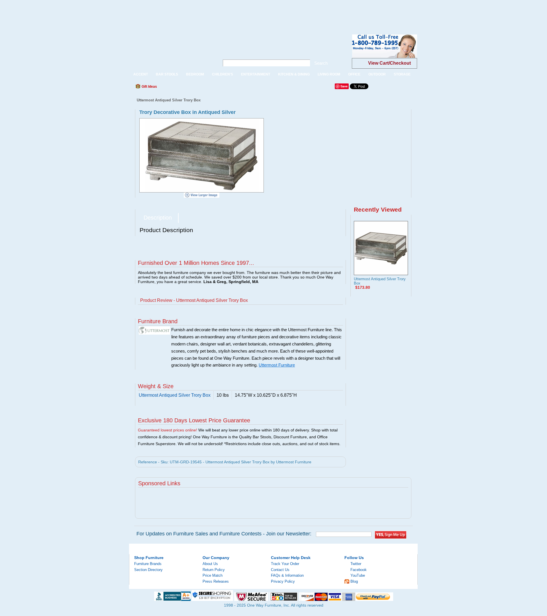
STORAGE (402, 74)
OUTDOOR (377, 74)
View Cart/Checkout (389, 63)
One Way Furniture (171, 51)
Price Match (213, 575)
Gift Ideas (149, 86)
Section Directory (148, 570)
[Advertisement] (103, 13)
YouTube (357, 575)
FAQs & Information (287, 575)
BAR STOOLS (167, 74)
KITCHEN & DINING (294, 74)
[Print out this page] (203, 88)
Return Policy (214, 570)
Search (321, 63)
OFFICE (354, 74)
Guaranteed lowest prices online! (167, 430)
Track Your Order (285, 564)
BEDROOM (195, 74)
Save (344, 86)
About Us (210, 564)
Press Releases (216, 581)
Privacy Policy (283, 581)
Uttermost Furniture (277, 365)
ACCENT (140, 74)
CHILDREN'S (222, 74)
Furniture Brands (148, 564)
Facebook (358, 570)
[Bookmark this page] (174, 88)
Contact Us (280, 570)
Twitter (355, 564)
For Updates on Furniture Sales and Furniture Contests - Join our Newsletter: (223, 534)
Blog (354, 581)
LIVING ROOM (329, 74)
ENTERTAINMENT (255, 74)
